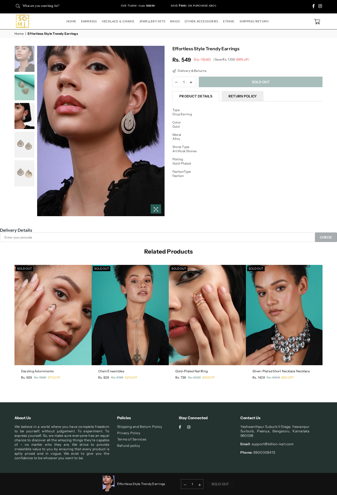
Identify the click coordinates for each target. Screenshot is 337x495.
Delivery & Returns (191, 71)
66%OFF (208, 377)
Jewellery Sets (152, 21)
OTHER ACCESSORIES (201, 21)
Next (160, 131)
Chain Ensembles (111, 371)
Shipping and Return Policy (139, 426)
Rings (175, 21)
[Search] (18, 6)
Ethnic (229, 21)
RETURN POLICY (243, 96)
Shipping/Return (254, 21)
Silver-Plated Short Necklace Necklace (281, 371)
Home (71, 21)
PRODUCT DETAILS (195, 96)
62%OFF (131, 377)
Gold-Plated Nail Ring (191, 371)
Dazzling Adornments (37, 371)
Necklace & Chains (118, 21)
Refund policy (128, 445)
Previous (41, 131)
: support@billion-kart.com (272, 444)
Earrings (89, 21)
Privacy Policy (128, 433)
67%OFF (54, 377)
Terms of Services (131, 439)
